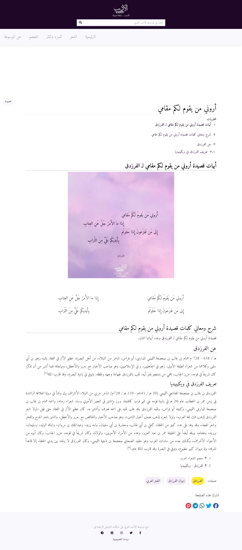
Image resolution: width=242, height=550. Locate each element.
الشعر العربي (153, 481)
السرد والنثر (54, 37)
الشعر (73, 37)
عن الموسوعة (12, 37)
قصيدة (8, 101)
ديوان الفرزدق (176, 481)
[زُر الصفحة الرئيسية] (121, 10)
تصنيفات (212, 481)
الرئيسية (90, 37)
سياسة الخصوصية (121, 539)
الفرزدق (132, 166)
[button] (140, 533)
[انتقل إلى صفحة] (80, 22)
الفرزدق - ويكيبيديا (192, 466)
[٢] (129, 447)
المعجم (33, 37)
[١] (46, 373)
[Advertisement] (121, 71)
